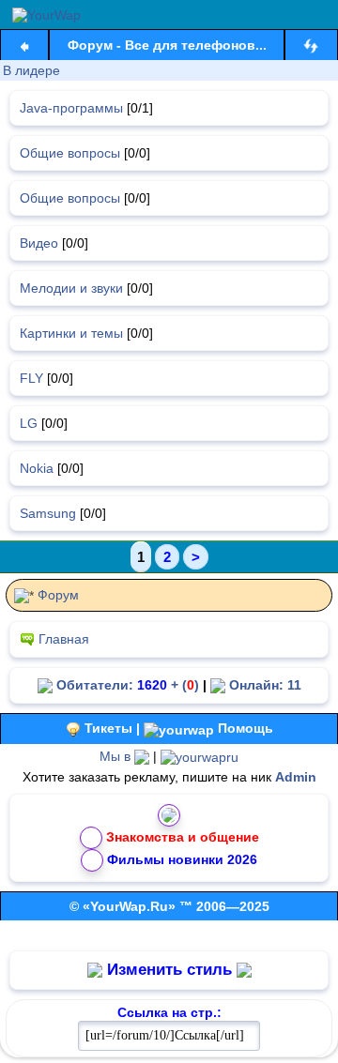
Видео (39, 243)
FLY (31, 378)
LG (29, 423)
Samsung (48, 513)
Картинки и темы (71, 333)
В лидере (31, 70)
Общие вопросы (70, 152)
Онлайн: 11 (263, 684)
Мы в (117, 756)
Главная (63, 638)
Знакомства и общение (182, 836)
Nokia (37, 468)
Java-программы (71, 107)
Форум (58, 594)
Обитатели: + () (126, 684)
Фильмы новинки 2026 (182, 859)
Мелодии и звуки (71, 288)
